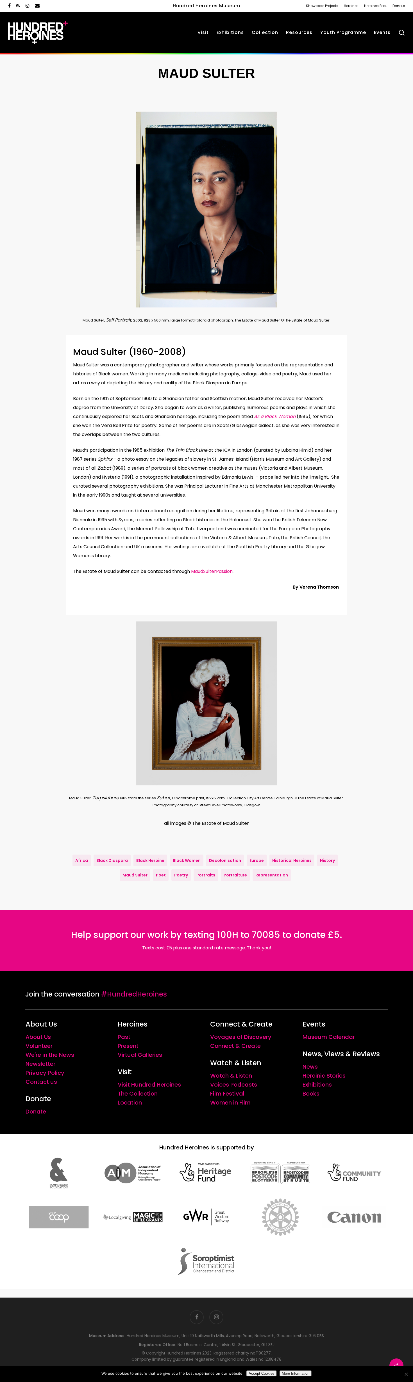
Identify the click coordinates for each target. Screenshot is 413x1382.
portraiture (235, 875)
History (327, 860)
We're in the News (50, 1055)
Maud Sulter (135, 875)
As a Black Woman (275, 416)
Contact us (41, 1082)
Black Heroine (150, 860)
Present (128, 1046)
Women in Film (230, 1102)
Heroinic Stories (324, 1076)
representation (271, 875)
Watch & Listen (231, 1076)
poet (161, 875)
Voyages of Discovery (240, 1037)
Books (311, 1094)
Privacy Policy (45, 1073)
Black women (187, 860)
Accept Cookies (261, 1373)
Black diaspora (112, 860)
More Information (295, 1373)
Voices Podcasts (233, 1085)
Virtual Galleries (140, 1055)
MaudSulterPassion (212, 571)
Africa (81, 860)
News (310, 1067)
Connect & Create (235, 1046)
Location (130, 1102)
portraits (205, 875)
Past (124, 1037)
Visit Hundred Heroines (149, 1085)
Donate (36, 1111)
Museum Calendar (329, 1037)
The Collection (138, 1094)
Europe (256, 860)
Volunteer (39, 1046)
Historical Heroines (292, 860)
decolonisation (225, 860)
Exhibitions (317, 1085)
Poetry (181, 875)
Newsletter (40, 1064)
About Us (38, 1037)
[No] (406, 1374)
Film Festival (227, 1094)
